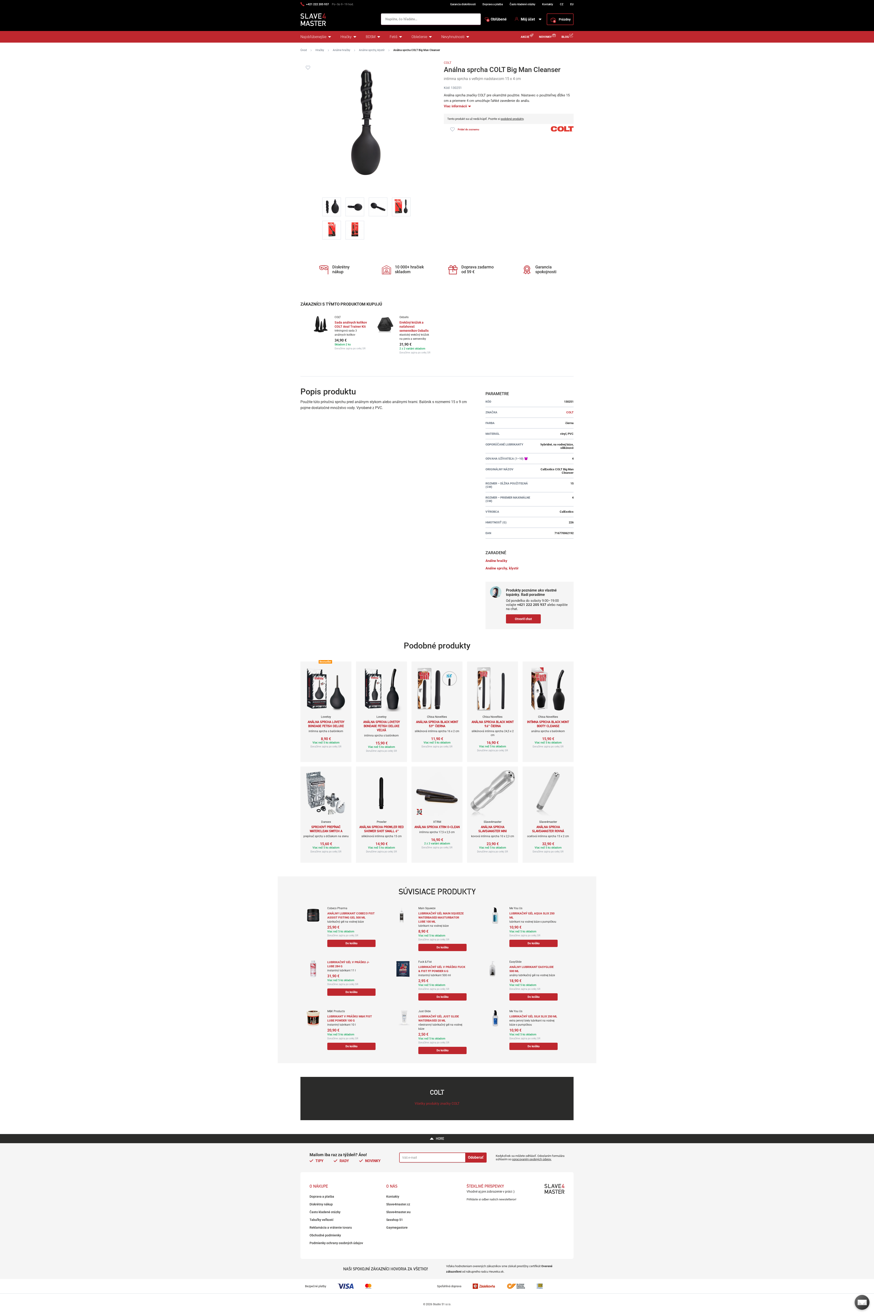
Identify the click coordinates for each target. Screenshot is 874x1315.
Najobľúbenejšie (313, 37)
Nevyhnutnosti (453, 37)
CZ (561, 4)
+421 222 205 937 (317, 4)
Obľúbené (497, 19)
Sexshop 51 (394, 1220)
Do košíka (351, 943)
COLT (447, 62)
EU (572, 4)
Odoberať (475, 1157)
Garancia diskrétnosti (463, 4)
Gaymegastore (397, 1227)
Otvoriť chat (523, 619)
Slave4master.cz (398, 1204)
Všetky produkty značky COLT (437, 1103)
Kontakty (547, 4)
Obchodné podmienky (325, 1235)
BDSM (371, 37)
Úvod (303, 50)
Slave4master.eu (398, 1212)
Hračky (346, 37)
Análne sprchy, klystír (372, 50)
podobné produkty (512, 119)
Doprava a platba (493, 4)
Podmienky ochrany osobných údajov (336, 1243)
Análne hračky (341, 50)
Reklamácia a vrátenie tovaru (331, 1227)
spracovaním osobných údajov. (531, 1159)
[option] (339, 333)
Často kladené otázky (522, 4)
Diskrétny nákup (321, 1204)
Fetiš (393, 37)
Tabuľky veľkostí (321, 1220)
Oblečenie (419, 37)
